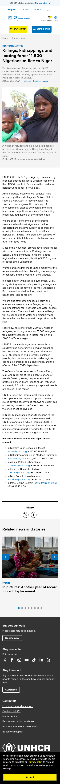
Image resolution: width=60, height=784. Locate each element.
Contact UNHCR (11, 711)
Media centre (9, 716)
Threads (49, 660)
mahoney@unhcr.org (19, 479)
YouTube (26, 660)
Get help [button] (43, 29)
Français (25, 9)
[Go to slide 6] (35, 608)
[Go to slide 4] (29, 608)
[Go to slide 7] (38, 608)
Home (5, 38)
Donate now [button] (12, 638)
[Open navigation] (3, 18)
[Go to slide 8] (42, 608)
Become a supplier (12, 731)
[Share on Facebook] (33, 515)
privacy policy (35, 762)
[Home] (19, 18)
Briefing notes (18, 38)
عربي (49, 9)
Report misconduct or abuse (18, 721)
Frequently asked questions (17, 706)
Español (38, 9)
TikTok (34, 660)
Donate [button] (49, 20)
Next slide (54, 557)
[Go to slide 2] (22, 608)
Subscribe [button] (11, 689)
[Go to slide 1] (19, 608)
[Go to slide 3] (26, 608)
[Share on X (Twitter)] (25, 515)
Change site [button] (40, 3)
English (12, 9)
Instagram (19, 660)
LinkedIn (41, 660)
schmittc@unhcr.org (46, 483)
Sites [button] (56, 20)
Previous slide (5, 557)
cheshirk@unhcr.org (19, 472)
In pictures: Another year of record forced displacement (29, 589)
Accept (30, 777)
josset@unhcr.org (17, 451)
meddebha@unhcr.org (20, 458)
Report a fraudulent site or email (20, 726)
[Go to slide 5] (32, 608)
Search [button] (43, 20)
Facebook (12, 660)
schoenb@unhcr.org (19, 465)
